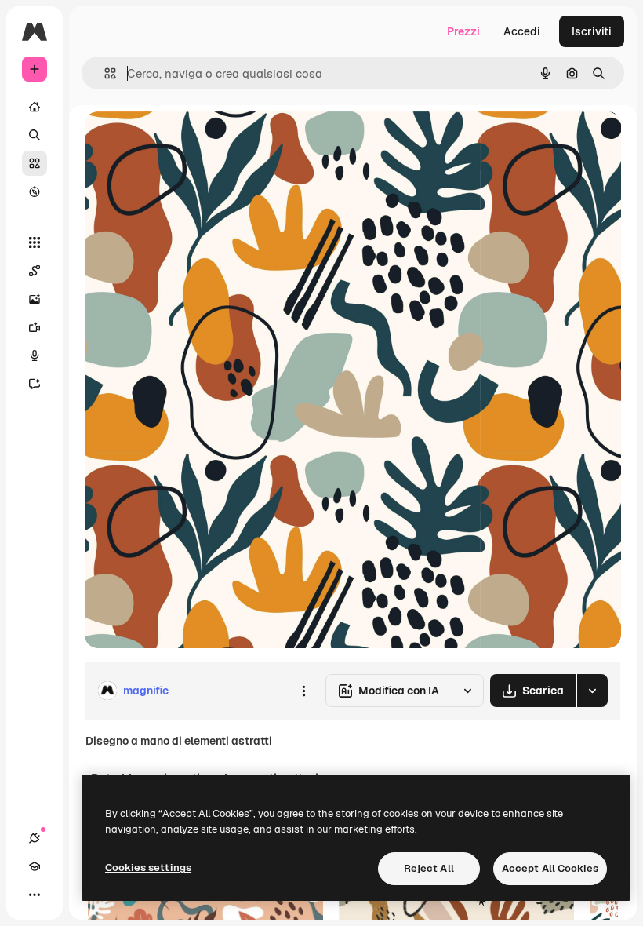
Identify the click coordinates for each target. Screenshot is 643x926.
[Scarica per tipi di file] (592, 690)
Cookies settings (148, 867)
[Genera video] (34, 327)
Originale (188, 140)
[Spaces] (34, 270)
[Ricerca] (34, 135)
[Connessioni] (34, 838)
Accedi (521, 31)
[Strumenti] (34, 242)
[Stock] (34, 163)
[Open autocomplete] (103, 73)
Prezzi (463, 31)
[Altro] (34, 894)
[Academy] (34, 866)
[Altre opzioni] (303, 690)
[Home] (34, 106)
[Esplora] (34, 191)
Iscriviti (592, 31)
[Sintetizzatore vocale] (34, 355)
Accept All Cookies (550, 868)
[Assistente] (34, 383)
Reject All (429, 868)
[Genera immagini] (34, 299)
